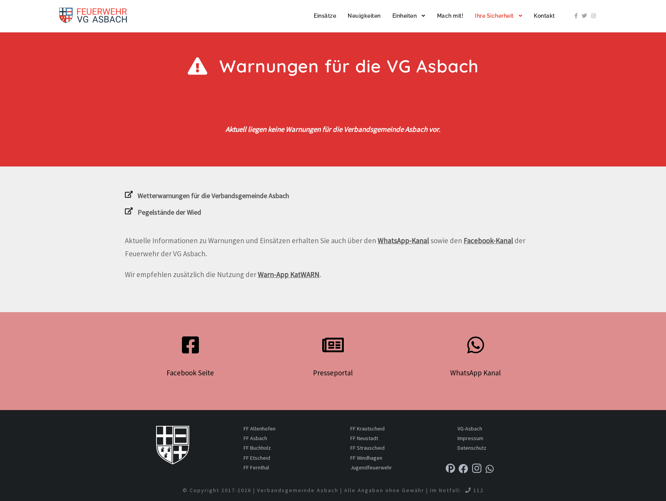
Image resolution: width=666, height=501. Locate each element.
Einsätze (325, 16)
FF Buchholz (257, 447)
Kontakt (544, 16)
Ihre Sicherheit (494, 16)
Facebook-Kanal (488, 240)
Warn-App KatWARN (289, 274)
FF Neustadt (364, 438)
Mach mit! (450, 16)
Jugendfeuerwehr (371, 467)
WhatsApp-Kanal (403, 240)
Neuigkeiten (364, 16)
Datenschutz (471, 447)
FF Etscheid (257, 457)
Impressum (470, 438)
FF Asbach (255, 438)
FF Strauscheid (367, 447)
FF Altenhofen (260, 428)
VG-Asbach (469, 428)
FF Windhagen (366, 457)
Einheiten (404, 16)
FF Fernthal (256, 467)
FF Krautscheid (367, 428)
